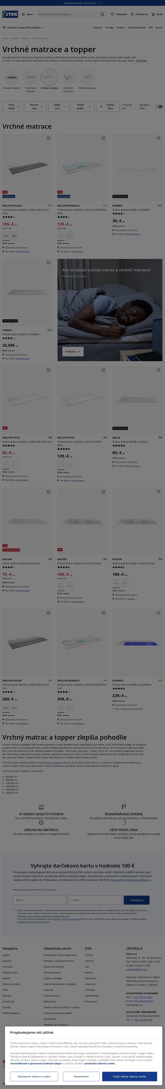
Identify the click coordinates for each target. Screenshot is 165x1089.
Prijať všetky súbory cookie (129, 1076)
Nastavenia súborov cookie (34, 1076)
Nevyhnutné (81, 1076)
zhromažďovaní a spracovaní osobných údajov (36, 1063)
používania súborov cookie (100, 1063)
